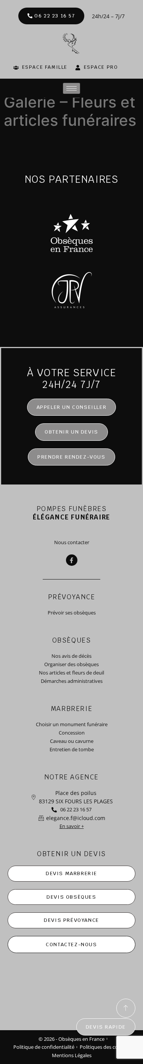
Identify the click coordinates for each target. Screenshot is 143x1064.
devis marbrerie (71, 873)
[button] (71, 432)
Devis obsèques (71, 897)
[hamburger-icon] (71, 88)
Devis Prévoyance (71, 920)
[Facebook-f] (71, 560)
